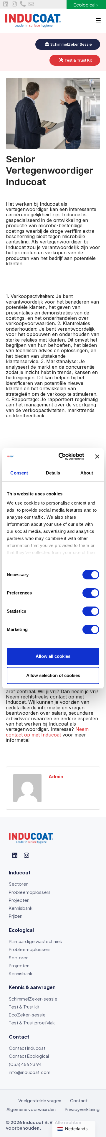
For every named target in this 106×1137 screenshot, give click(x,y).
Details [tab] (53, 472)
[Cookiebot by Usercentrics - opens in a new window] (62, 456)
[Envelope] (31, 4)
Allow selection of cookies (53, 675)
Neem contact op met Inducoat (47, 731)
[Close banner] (97, 456)
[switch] (90, 593)
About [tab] (86, 472)
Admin (56, 776)
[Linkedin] (6, 4)
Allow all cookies (53, 656)
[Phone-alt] (23, 4)
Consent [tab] (19, 472)
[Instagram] (14, 4)
